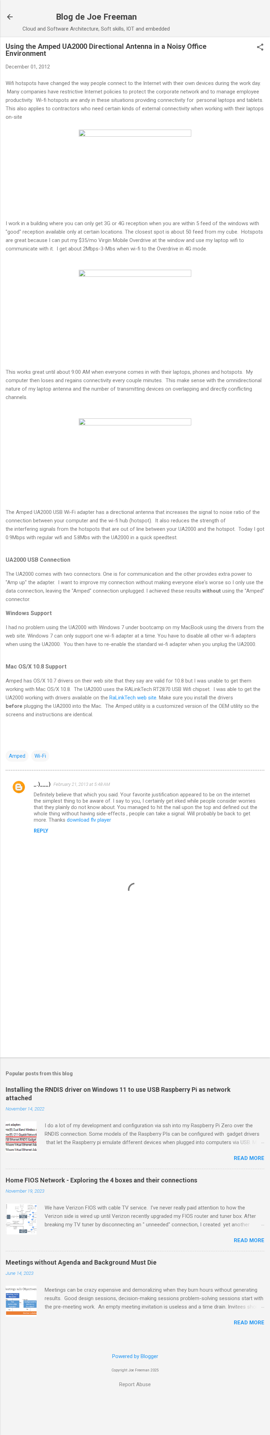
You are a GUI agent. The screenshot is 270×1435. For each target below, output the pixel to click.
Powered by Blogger (135, 1356)
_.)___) (42, 784)
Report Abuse (135, 1384)
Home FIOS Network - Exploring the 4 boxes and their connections (101, 1180)
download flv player (89, 820)
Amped (17, 756)
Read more (249, 1158)
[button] (260, 48)
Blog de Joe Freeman (96, 17)
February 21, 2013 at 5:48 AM (81, 784)
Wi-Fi (40, 756)
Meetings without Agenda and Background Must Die (81, 1262)
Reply (41, 831)
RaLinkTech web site (132, 697)
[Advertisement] (135, 997)
